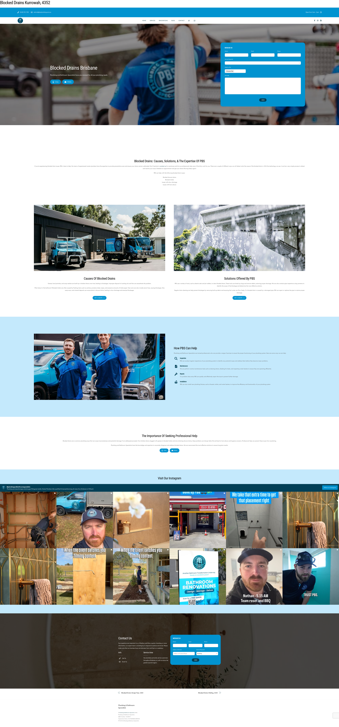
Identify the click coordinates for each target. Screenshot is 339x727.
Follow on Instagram (330, 487)
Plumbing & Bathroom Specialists (127, 712)
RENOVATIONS (163, 21)
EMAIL (69, 82)
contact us (163, 166)
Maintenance (184, 366)
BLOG (173, 21)
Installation (183, 382)
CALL (57, 82)
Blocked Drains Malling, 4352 (208, 693)
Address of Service (177, 650)
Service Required (229, 59)
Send (263, 100)
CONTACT (182, 21)
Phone (278, 51)
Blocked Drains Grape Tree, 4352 (132, 693)
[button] (28, 520)
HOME (144, 21)
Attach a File (228, 67)
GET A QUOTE (98, 298)
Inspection (183, 358)
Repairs (182, 374)
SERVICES (152, 21)
